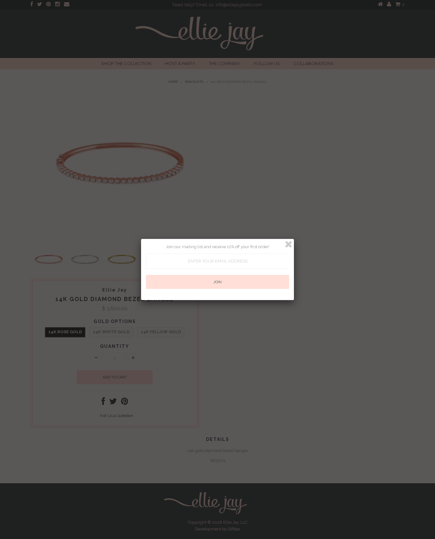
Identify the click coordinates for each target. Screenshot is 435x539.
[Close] (288, 244)
